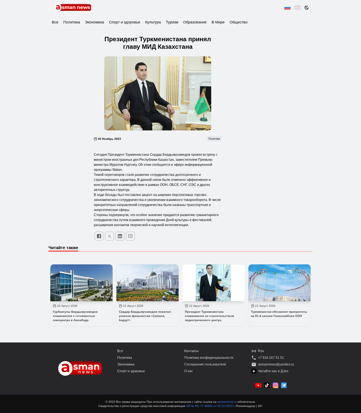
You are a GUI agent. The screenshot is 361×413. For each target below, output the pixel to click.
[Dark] (307, 7)
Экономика (94, 22)
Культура (153, 22)
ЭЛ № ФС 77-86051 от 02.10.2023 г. (211, 406)
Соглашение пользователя (205, 364)
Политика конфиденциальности (208, 357)
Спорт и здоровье (124, 22)
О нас (188, 371)
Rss (261, 351)
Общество (239, 22)
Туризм (172, 22)
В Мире (218, 22)
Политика (71, 22)
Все (55, 22)
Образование (195, 22)
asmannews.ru (227, 401)
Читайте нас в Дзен (273, 371)
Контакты (191, 351)
